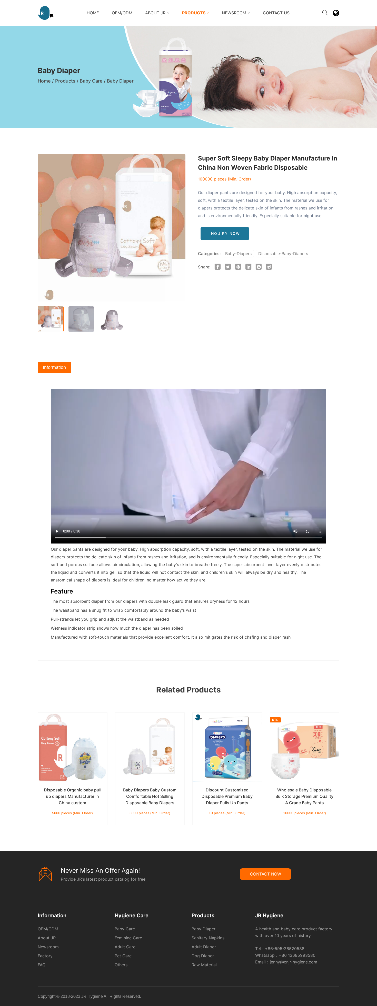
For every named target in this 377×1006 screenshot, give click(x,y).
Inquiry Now (225, 233)
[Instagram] (337, 997)
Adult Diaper (204, 946)
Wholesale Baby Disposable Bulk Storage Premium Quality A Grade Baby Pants (304, 796)
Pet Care (123, 955)
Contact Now (265, 874)
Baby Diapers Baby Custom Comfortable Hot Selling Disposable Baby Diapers (149, 796)
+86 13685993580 (297, 955)
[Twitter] (335, 997)
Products (194, 12)
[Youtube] (338, 997)
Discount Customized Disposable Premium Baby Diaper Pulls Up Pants (227, 796)
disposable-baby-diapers (283, 253)
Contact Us (276, 12)
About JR (156, 12)
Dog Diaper (203, 955)
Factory (45, 955)
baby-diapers (238, 253)
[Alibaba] (329, 997)
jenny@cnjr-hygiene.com (293, 961)
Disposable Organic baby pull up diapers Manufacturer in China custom (72, 796)
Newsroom (234, 12)
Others (121, 964)
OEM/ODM (122, 12)
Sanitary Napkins (208, 937)
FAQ (41, 964)
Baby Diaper (120, 81)
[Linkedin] (332, 997)
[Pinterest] (334, 997)
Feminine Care (128, 937)
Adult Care (125, 946)
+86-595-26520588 (284, 948)
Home (93, 12)
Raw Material (204, 964)
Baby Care (91, 81)
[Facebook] (331, 997)
